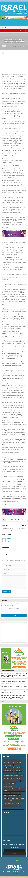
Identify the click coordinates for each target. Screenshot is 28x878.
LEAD (5, 798)
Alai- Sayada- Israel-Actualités (15, 760)
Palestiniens (6, 800)
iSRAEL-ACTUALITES (8, 786)
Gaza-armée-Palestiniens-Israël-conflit (11, 775)
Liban (13, 798)
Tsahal (16, 806)
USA (20, 806)
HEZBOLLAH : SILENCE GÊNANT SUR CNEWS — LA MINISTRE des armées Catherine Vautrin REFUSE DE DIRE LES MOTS (14, 675)
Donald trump (19, 767)
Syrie (12, 806)
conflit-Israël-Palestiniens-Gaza (9, 767)
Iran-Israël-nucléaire (11, 783)
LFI (8, 798)
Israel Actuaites (14, 793)
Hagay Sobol (6, 778)
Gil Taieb (21, 775)
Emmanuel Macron (17, 770)
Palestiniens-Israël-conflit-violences (16, 800)
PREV (5, 803)
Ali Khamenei (19, 762)
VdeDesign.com (14, 873)
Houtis (22, 781)
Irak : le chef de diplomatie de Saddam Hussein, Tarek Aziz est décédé (20, 528)
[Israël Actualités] (14, 9)
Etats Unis (6, 773)
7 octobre (5, 760)
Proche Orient (10, 803)
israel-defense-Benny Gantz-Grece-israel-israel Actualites (12, 789)
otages (22, 798)
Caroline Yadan (17, 765)
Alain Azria (13, 762)
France (11, 773)
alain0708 (9, 539)
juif (19, 795)
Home (2, 49)
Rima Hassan (6, 806)
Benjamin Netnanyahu (8, 765)
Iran (4, 783)
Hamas (18, 778)
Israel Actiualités (7, 793)
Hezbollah (17, 781)
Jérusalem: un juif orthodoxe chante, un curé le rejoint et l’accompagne (7, 528)
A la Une (5, 49)
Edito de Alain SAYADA (8, 770)
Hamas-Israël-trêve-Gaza (8, 781)
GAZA (16, 773)
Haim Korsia (13, 778)
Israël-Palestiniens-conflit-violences (10, 795)
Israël (21, 793)
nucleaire (17, 798)
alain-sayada (6, 762)
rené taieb (17, 803)
